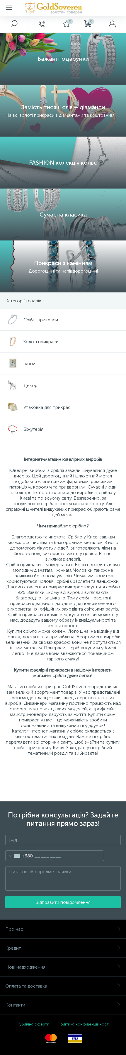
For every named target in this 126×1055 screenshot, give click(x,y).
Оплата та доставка (26, 986)
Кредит (13, 948)
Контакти (15, 1005)
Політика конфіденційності (83, 1024)
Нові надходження (25, 967)
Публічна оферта (32, 1024)
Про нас (14, 929)
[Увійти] (112, 24)
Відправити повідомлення (63, 902)
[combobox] (19, 856)
